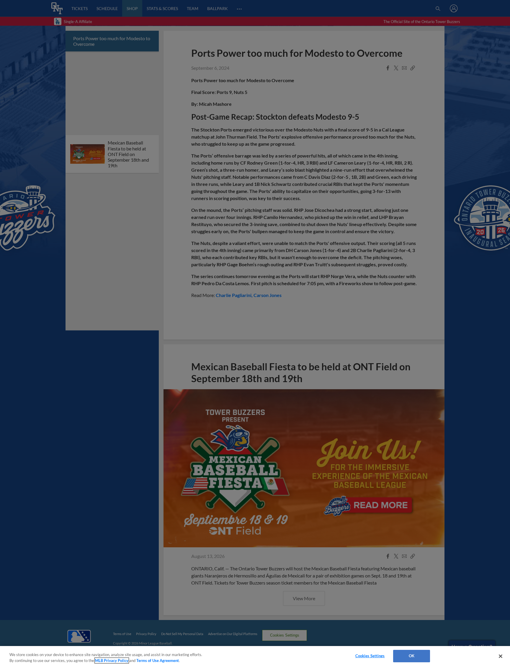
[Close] (500, 656)
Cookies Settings (370, 655)
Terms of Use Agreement (157, 660)
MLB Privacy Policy (111, 660)
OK (411, 655)
